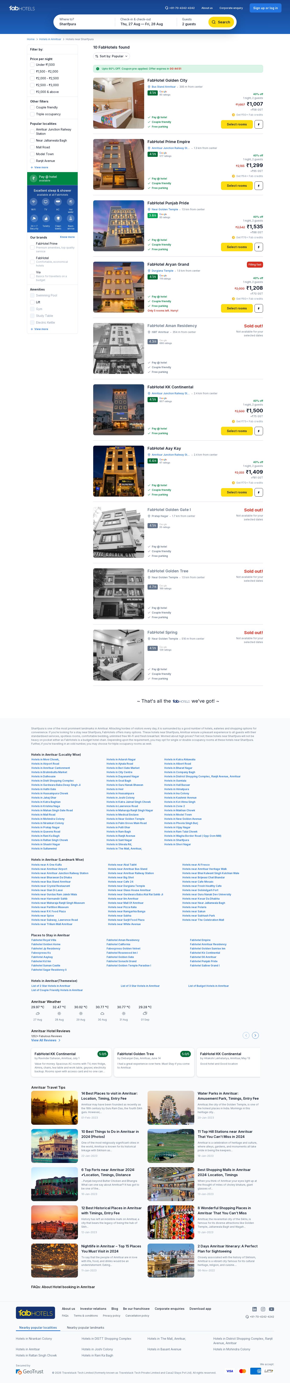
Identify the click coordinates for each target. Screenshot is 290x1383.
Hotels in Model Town (178, 814)
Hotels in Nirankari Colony (47, 823)
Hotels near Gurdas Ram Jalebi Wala (54, 894)
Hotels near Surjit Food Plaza (126, 919)
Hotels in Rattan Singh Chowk (49, 840)
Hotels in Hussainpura (120, 793)
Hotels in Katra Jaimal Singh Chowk (129, 801)
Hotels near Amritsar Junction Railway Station (59, 873)
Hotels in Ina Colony (176, 793)
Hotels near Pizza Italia (122, 907)
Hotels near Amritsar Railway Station (131, 873)
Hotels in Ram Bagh (119, 831)
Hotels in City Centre (119, 772)
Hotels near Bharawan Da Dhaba (51, 877)
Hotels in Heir (115, 789)
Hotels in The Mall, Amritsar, (124, 848)
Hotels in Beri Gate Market (123, 767)
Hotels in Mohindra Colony (48, 818)
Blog (114, 1308)
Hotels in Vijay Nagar (177, 827)
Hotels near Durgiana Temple (126, 885)
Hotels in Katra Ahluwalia (179, 759)
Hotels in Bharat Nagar (178, 767)
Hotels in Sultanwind (44, 848)
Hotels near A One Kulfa (46, 864)
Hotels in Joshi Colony (121, 797)
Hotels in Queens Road (45, 831)
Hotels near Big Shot (121, 877)
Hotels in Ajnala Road (120, 763)
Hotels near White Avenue (124, 924)
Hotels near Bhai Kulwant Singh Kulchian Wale (210, 873)
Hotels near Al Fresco (196, 864)
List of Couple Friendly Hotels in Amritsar (57, 990)
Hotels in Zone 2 (174, 806)
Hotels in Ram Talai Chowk (180, 831)
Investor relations (93, 1308)
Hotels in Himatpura (176, 789)
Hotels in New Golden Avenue (183, 818)
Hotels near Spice (42, 915)
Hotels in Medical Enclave (123, 814)
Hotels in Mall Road (43, 814)
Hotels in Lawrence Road (122, 806)
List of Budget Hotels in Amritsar (208, 985)
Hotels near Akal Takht (122, 864)
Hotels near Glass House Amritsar (129, 890)
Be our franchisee (136, 1308)
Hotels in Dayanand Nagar (123, 776)
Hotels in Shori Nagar (177, 844)
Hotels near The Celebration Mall (203, 919)
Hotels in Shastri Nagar (45, 844)
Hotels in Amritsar (50, 39)
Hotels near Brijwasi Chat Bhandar (203, 877)
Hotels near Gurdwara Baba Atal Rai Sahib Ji (135, 894)
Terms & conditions (86, 1315)
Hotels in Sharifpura (176, 840)
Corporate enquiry (231, 8)
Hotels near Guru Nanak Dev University (206, 894)
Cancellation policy (137, 1315)
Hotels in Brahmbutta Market (49, 772)
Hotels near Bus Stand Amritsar (51, 881)
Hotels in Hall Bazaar (177, 784)
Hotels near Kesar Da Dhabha (201, 898)
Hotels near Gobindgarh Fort (200, 890)
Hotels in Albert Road (177, 763)
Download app (200, 1308)
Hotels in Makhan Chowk (179, 810)
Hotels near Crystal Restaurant (50, 885)
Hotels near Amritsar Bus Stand (127, 869)
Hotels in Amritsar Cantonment (50, 767)
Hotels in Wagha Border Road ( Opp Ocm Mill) (192, 835)
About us (207, 8)
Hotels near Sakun (193, 911)
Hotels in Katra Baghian (46, 801)
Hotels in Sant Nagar (119, 840)
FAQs (65, 1315)
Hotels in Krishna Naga (45, 806)
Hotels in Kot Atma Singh (179, 801)
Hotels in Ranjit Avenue (121, 835)
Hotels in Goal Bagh (119, 780)
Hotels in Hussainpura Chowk (49, 793)
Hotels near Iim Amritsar (123, 898)
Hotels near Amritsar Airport (49, 869)
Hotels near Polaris (194, 907)
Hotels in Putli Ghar (118, 827)
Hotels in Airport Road (45, 763)
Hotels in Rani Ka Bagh (45, 835)
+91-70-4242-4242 (182, 8)
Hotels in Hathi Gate (43, 789)
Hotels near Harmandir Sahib (49, 898)
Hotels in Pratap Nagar (45, 827)
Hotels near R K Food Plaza (48, 911)
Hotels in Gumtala (175, 780)
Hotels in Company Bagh (179, 772)
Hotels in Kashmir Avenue (180, 797)
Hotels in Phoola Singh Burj (181, 823)
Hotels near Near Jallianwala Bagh (203, 902)
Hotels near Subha (119, 915)
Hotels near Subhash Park (198, 915)
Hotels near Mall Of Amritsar (126, 902)
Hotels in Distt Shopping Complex (52, 780)
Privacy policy (111, 1315)
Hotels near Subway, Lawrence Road (54, 919)
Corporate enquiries (169, 1308)
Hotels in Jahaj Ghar (43, 797)
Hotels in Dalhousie (43, 776)
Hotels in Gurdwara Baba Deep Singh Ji (55, 784)
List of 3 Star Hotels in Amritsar (140, 985)
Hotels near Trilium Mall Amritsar (51, 924)
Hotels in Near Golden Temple (126, 818)
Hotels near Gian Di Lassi (47, 890)
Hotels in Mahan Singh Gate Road (52, 810)
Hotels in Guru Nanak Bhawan (125, 784)
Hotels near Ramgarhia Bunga (126, 911)
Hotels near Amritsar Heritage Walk (204, 869)
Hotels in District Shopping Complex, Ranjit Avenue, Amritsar (202, 776)
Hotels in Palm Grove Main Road (127, 823)
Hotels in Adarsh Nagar (121, 759)
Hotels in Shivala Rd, (119, 844)
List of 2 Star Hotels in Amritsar (50, 985)
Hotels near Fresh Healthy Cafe (202, 885)
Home (31, 39)
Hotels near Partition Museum (50, 907)
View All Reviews (43, 1040)
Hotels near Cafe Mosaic (197, 881)
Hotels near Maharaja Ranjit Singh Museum (58, 902)
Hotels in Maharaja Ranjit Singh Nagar (130, 810)
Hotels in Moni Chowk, (45, 759)
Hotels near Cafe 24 (120, 881)
